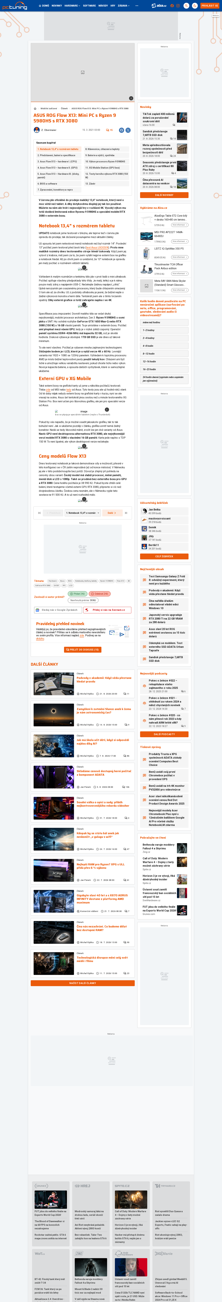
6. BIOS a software (47, 183)
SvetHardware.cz (151, 900)
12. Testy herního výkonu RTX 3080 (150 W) (106, 176)
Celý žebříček (164, 556)
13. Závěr (90, 183)
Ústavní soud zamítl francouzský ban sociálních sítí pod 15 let (159, 893)
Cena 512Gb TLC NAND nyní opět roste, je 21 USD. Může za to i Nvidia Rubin (129, 1296)
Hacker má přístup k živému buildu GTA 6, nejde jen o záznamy (129, 1238)
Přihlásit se (210, 5)
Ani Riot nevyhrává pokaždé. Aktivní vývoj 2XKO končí (90, 1227)
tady (68, 389)
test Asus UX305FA (97, 247)
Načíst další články (82, 983)
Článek (64, 108)
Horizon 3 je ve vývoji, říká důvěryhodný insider (159, 877)
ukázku (40, 638)
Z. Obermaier (48, 130)
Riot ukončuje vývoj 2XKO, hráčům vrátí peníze (169, 1237)
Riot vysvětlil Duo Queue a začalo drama (169, 1213)
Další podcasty (164, 734)
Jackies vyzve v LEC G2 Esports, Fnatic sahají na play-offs (171, 1225)
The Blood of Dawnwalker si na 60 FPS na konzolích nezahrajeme (50, 1225)
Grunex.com (149, 914)
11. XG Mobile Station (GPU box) (102, 167)
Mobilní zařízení (49, 108)
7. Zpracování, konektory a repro (55, 189)
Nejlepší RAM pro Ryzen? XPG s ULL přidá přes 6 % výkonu (101, 866)
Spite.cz (147, 869)
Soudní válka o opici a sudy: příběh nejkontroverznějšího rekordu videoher (103, 804)
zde (48, 389)
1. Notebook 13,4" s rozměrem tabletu (58, 149)
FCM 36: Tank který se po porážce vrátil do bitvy (48, 1291)
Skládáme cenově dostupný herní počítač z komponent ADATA (104, 773)
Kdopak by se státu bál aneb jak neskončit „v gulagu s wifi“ (98, 835)
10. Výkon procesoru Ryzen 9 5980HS (105, 161)
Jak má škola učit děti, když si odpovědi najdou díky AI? (103, 741)
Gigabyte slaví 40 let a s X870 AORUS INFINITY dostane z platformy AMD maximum (102, 899)
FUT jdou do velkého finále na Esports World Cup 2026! (159, 908)
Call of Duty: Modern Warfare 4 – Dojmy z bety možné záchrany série (158, 862)
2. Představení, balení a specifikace (56, 155)
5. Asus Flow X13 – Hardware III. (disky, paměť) (58, 176)
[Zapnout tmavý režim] (195, 6)
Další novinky (164, 195)
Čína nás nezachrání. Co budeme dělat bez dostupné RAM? (102, 928)
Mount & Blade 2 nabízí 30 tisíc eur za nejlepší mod (88, 1291)
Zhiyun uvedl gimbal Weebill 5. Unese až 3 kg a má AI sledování (171, 1283)
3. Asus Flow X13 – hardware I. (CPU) (57, 161)
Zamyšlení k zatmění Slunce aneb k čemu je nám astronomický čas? (104, 710)
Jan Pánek (85, 787)
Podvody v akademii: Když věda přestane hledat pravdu (104, 679)
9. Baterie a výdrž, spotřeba (99, 155)
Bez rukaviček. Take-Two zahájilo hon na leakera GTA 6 (90, 1237)
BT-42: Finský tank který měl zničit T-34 (50, 1281)
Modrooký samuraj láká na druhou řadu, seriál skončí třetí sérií (89, 1215)
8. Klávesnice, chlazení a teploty (102, 149)
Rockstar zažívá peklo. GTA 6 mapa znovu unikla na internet (51, 1237)
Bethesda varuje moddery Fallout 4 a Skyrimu (158, 846)
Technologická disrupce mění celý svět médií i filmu (102, 959)
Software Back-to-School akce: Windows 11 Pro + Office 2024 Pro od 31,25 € (171, 1296)
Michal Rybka (86, 694)
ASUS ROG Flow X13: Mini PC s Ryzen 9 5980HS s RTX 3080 (100, 108)
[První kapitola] (39, 513)
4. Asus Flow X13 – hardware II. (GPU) (58, 167)
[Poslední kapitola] (126, 513)
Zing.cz (146, 852)
